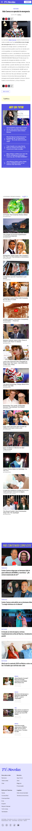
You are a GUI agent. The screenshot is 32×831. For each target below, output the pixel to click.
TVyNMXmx (19, 14)
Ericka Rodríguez (18, 686)
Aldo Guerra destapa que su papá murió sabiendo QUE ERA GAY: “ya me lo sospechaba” (21, 696)
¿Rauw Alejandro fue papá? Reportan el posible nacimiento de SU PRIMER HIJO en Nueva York (21, 680)
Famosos (4, 568)
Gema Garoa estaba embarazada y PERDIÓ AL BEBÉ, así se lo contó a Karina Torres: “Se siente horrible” (21, 728)
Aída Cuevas (6, 91)
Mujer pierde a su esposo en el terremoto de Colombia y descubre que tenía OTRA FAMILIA (22, 712)
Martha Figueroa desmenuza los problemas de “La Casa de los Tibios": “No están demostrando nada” (16, 139)
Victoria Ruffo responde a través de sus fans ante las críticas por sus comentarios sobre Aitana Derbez (17, 130)
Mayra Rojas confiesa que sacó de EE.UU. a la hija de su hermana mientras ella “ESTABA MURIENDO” (17, 155)
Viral (16, 708)
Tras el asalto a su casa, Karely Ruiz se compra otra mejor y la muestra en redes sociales (16, 147)
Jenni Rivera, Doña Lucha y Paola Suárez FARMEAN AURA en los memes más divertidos (16, 163)
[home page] (10, 2)
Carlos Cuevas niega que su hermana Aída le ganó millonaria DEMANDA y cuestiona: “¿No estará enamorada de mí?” (16, 572)
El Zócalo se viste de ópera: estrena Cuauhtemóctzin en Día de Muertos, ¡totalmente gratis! (17, 634)
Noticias (16, 8)
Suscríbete (27, 2)
